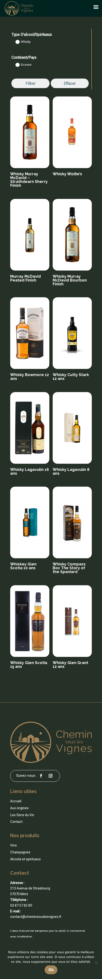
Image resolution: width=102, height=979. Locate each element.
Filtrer (30, 83)
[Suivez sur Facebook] (41, 776)
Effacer (70, 83)
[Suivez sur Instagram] (50, 776)
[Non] (96, 962)
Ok (51, 969)
